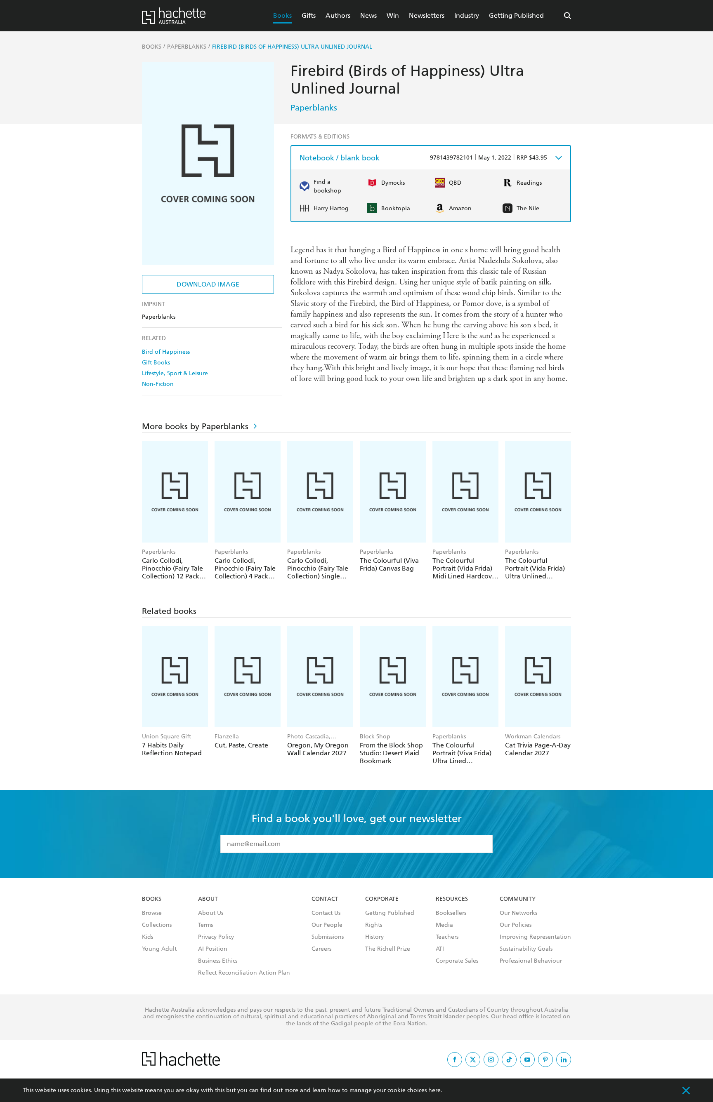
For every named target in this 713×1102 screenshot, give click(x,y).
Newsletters (426, 15)
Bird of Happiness (166, 351)
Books (282, 15)
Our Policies (515, 925)
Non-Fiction (158, 384)
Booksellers (451, 913)
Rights (373, 925)
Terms (205, 925)
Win (393, 15)
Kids (147, 937)
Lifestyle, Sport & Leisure (175, 373)
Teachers (447, 937)
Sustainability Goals (526, 949)
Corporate (382, 899)
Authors (338, 15)
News (368, 15)
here (434, 1090)
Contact (325, 899)
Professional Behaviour (531, 961)
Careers (321, 949)
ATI (440, 949)
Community (518, 899)
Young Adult (159, 949)
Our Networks (518, 913)
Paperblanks (313, 108)
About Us (210, 913)
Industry (466, 15)
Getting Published (516, 15)
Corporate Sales (457, 961)
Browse (152, 913)
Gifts (309, 15)
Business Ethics (217, 961)
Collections (157, 925)
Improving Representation (535, 937)
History (374, 937)
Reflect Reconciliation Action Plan (244, 973)
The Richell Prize (387, 949)
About (208, 899)
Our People (327, 925)
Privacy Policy (216, 937)
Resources (452, 899)
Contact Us (326, 913)
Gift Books (156, 362)
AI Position (212, 949)
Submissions (328, 937)
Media (444, 925)
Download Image (208, 284)
